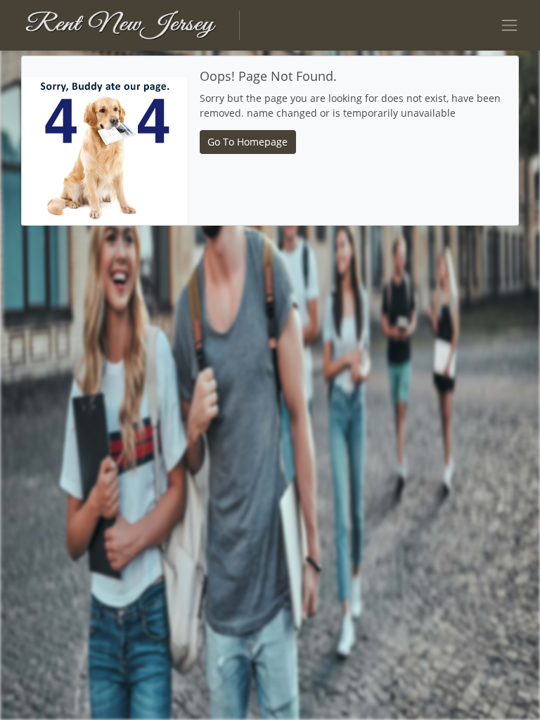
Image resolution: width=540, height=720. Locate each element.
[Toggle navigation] (509, 25)
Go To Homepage (247, 141)
